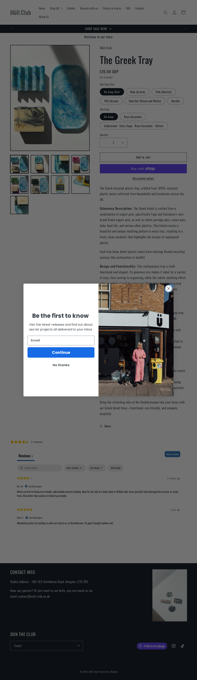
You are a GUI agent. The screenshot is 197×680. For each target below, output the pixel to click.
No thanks (61, 365)
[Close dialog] (168, 288)
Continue (61, 352)
